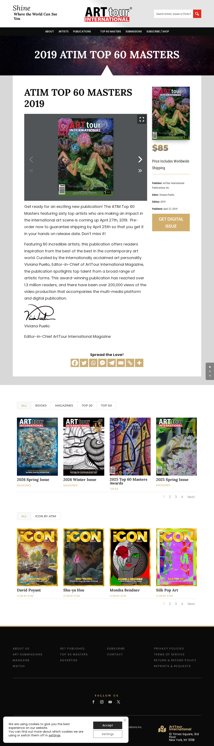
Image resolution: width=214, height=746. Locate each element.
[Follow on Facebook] (93, 702)
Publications (82, 31)
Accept (107, 725)
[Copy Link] (130, 363)
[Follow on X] (118, 702)
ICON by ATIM (45, 516)
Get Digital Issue (171, 222)
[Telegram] (111, 363)
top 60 (106, 405)
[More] (139, 363)
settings (54, 735)
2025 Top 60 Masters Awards (128, 481)
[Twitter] (84, 363)
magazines (64, 405)
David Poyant (29, 590)
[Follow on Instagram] (101, 702)
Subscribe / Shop (157, 31)
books (41, 405)
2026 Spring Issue (33, 479)
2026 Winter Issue (79, 479)
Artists (64, 31)
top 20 (87, 405)
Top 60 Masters (110, 31)
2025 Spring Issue (172, 479)
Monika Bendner (125, 590)
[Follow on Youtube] (110, 702)
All (24, 405)
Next (191, 496)
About (49, 31)
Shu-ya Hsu (73, 590)
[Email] (121, 363)
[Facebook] (75, 363)
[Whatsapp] (93, 363)
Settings (108, 734)
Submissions (134, 31)
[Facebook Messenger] (102, 363)
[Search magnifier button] (197, 14)
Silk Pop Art (167, 590)
